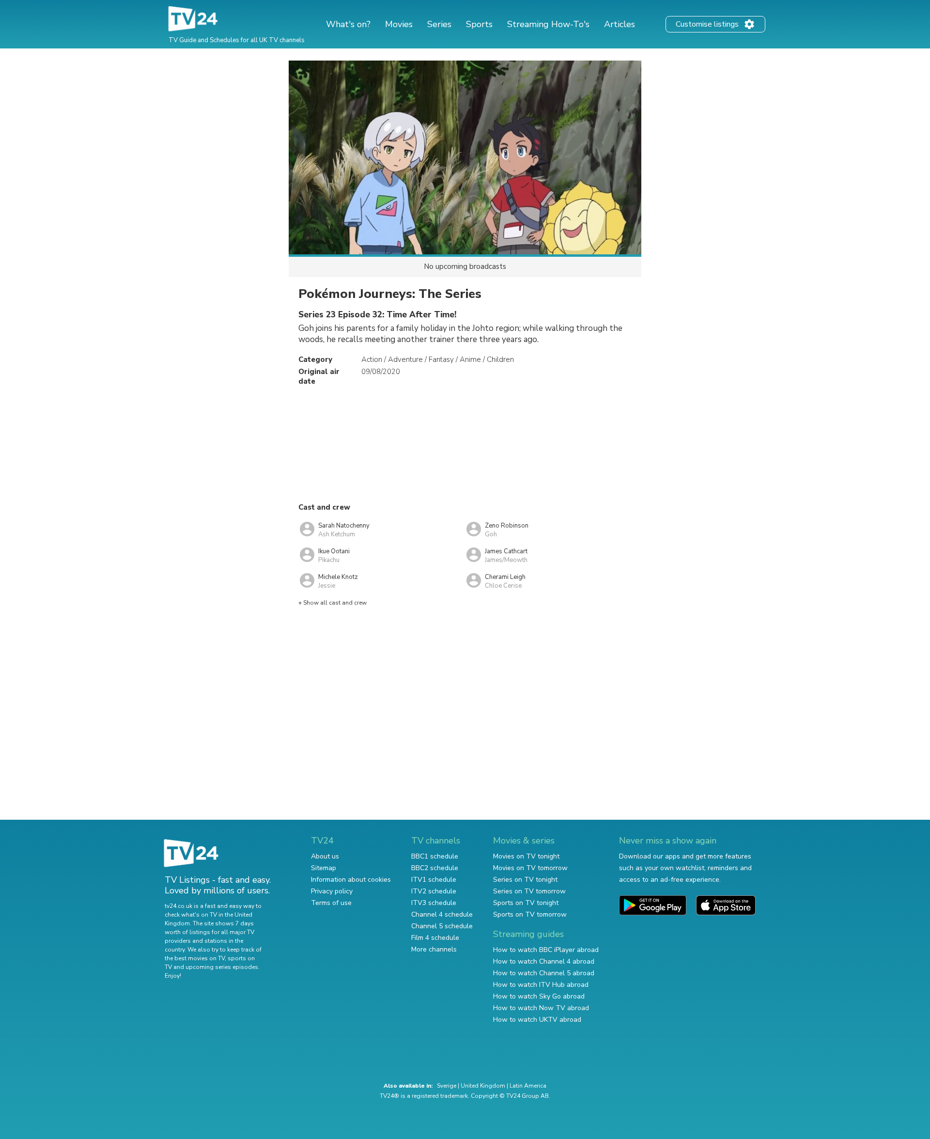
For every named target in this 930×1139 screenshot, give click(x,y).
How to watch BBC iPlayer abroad (546, 949)
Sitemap (323, 868)
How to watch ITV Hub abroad (541, 984)
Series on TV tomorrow (529, 891)
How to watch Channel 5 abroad (543, 973)
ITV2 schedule (433, 891)
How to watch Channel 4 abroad (543, 961)
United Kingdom (483, 1086)
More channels (434, 949)
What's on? (348, 24)
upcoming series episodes (222, 967)
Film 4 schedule (435, 937)
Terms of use (331, 902)
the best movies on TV (195, 958)
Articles (619, 24)
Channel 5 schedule (442, 926)
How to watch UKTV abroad (537, 1019)
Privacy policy (332, 891)
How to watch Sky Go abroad (539, 996)
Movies (399, 24)
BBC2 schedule (434, 868)
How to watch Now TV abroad (541, 1008)
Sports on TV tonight (525, 902)
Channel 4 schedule (442, 914)
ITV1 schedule (433, 879)
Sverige (446, 1086)
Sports (479, 24)
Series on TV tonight (525, 879)
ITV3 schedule (433, 902)
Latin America (528, 1086)
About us (325, 856)
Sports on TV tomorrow (530, 914)
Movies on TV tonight (526, 856)
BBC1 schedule (434, 856)
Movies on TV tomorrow (530, 868)
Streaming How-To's (548, 24)
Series (439, 24)
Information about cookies (351, 879)
